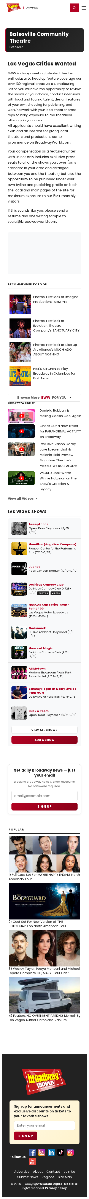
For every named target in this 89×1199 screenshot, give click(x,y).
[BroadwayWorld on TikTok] (61, 1152)
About (38, 1171)
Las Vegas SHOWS (27, 511)
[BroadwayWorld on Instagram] (42, 1152)
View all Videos (21, 498)
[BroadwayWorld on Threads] (70, 1152)
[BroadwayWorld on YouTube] (32, 1162)
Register (51, 7)
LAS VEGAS (32, 8)
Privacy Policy (56, 1188)
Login (63, 7)
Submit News (27, 1177)
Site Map (65, 1177)
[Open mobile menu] (83, 7)
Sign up (44, 806)
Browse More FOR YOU (42, 397)
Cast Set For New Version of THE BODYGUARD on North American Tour (37, 923)
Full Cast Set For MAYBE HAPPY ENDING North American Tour (44, 876)
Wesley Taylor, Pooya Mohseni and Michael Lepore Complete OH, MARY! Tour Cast (44, 970)
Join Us (69, 1171)
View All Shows (44, 730)
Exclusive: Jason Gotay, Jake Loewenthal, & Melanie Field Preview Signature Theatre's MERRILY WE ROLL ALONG (58, 455)
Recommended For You (28, 284)
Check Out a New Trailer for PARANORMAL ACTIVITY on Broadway (60, 431)
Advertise (22, 1171)
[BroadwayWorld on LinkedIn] (51, 1152)
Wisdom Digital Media (56, 1184)
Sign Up (25, 1135)
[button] (74, 7)
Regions (48, 1177)
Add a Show (45, 740)
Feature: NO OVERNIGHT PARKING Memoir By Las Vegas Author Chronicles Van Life (44, 1017)
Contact (53, 1171)
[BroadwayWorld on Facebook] (32, 1152)
